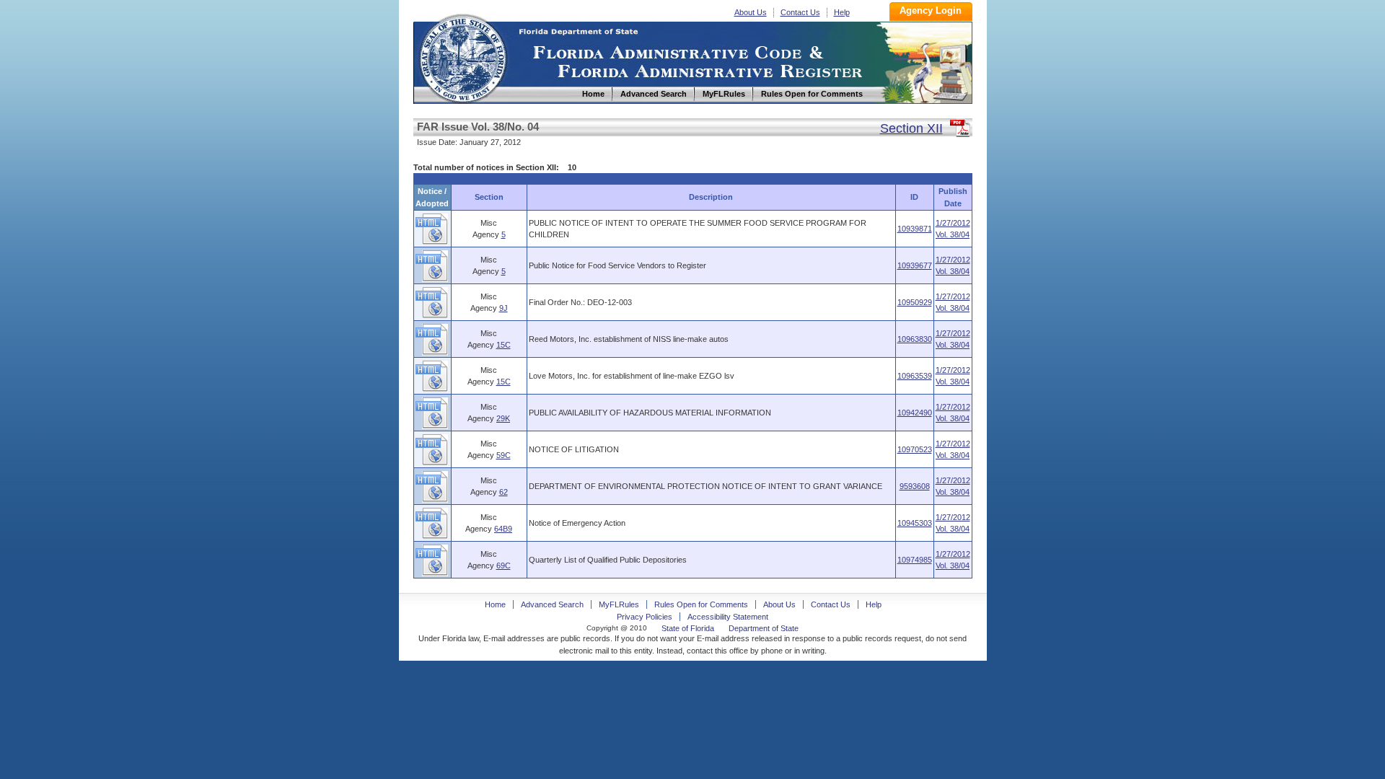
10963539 (914, 375)
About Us (750, 12)
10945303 (914, 523)
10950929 (914, 302)
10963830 (914, 339)
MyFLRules (619, 604)
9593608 (915, 486)
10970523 (914, 449)
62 (503, 492)
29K (503, 418)
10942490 (914, 412)
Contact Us (800, 12)
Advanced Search (552, 604)
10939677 (914, 265)
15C (503, 344)
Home (462, 56)
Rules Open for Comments (701, 604)
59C (503, 455)
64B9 (503, 528)
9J (503, 308)
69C (503, 565)
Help (842, 12)
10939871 (914, 228)
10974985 (914, 559)
